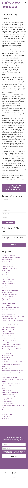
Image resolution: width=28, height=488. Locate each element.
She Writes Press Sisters (8, 359)
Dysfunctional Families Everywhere (12, 372)
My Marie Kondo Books (8, 303)
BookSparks (21, 472)
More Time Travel (7, 414)
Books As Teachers (7, 281)
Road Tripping (6, 375)
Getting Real (5, 342)
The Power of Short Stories (9, 386)
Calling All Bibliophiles (8, 255)
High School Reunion (8, 279)
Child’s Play (5, 275)
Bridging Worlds (6, 353)
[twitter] (10, 7)
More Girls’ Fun (6, 285)
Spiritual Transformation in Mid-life (12, 362)
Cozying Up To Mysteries (9, 318)
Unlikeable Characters (8, 394)
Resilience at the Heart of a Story (11, 364)
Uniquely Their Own (8, 399)
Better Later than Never (8, 403)
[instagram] (13, 7)
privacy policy (5, 238)
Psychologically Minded (8, 299)
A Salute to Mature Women (9, 377)
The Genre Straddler (8, 410)
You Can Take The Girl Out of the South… (13, 316)
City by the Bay (6, 301)
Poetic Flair (5, 288)
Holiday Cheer (6, 351)
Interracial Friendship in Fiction (11, 383)
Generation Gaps (6, 416)
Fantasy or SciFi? (6, 336)
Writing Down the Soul (8, 312)
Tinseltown (5, 412)
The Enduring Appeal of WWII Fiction (13, 349)
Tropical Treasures (7, 357)
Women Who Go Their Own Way (11, 344)
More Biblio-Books (7, 292)
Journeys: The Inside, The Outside (11, 325)
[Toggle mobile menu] (25, 2)
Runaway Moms (6, 390)
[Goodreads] (4, 6)
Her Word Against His (8, 333)
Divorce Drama (6, 331)
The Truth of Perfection (8, 329)
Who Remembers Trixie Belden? (11, 257)
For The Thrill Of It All (8, 283)
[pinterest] (16, 7)
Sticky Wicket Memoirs (8, 314)
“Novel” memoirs (7, 401)
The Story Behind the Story (9, 346)
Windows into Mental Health (10, 392)
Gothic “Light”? (6, 272)
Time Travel (5, 366)
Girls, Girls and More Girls (9, 294)
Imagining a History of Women (10, 396)
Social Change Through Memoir (11, 338)
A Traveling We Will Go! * (9, 259)
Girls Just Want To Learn (9, 340)
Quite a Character (7, 305)
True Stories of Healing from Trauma (12, 370)
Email (4, 231)
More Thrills (5, 418)
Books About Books (7, 262)
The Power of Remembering (10, 290)
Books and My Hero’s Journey (10, 307)
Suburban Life (6, 368)
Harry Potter (5, 277)
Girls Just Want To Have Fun (10, 268)
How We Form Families (8, 327)
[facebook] (7, 7)
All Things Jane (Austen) (8, 264)
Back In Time (6, 270)
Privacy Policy (14, 473)
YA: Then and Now (7, 296)
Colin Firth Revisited (8, 266)
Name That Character (8, 309)
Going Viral (5, 388)
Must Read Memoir (7, 355)
